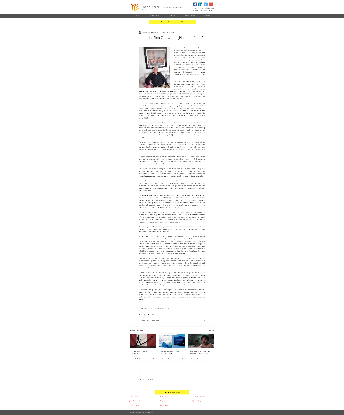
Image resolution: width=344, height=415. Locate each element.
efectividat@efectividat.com (204, 8)
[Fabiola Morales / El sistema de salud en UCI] (172, 341)
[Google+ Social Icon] (211, 4)
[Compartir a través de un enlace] (153, 314)
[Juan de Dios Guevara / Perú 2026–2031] (143, 341)
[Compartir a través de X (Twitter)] (144, 314)
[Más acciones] (204, 32)
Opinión (166, 308)
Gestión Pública (158, 308)
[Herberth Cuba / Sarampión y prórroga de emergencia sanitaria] (201, 341)
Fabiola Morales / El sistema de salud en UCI (171, 352)
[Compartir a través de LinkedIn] (148, 314)
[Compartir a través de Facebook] (140, 314)
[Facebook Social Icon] (195, 4)
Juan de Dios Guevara (145, 308)
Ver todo (211, 330)
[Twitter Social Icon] (206, 4)
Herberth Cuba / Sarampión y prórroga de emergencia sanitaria (200, 352)
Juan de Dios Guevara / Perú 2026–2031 (142, 352)
